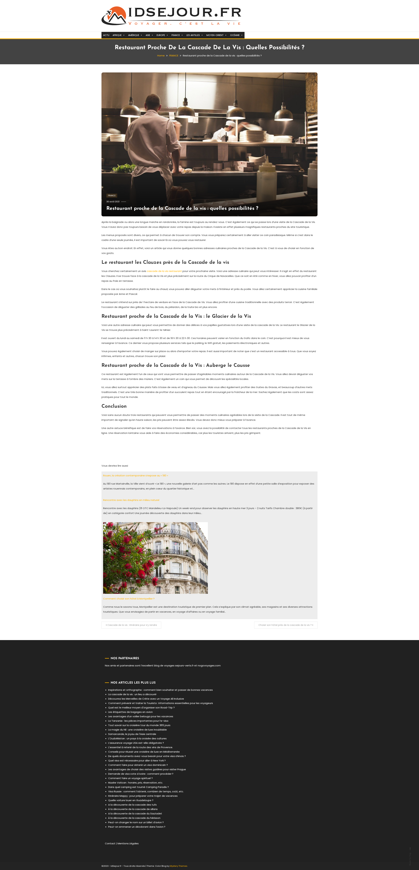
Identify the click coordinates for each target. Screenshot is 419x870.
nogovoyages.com (209, 665)
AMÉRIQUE (133, 35)
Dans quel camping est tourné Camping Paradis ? (138, 787)
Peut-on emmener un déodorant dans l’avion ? (136, 826)
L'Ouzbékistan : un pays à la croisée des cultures (137, 738)
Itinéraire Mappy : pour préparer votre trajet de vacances (143, 796)
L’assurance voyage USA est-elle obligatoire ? (136, 743)
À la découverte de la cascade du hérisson (134, 818)
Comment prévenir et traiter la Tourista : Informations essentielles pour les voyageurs (160, 703)
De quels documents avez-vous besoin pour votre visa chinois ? (147, 756)
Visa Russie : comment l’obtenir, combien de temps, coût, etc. (146, 791)
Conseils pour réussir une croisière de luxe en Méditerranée (144, 751)
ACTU (106, 35)
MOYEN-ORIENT (215, 35)
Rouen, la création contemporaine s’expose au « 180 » (135, 475)
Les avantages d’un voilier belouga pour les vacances (140, 716)
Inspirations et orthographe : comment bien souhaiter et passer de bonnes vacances (160, 690)
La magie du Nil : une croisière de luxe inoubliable (137, 729)
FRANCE (176, 35)
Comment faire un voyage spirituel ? (130, 778)
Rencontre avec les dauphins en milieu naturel (131, 500)
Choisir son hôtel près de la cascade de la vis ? (285, 625)
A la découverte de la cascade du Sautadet (135, 813)
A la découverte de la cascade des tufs (132, 804)
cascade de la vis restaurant (164, 271)
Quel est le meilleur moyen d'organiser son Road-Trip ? (141, 707)
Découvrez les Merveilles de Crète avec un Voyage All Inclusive (146, 698)
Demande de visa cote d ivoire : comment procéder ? (140, 773)
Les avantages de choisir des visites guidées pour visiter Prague (147, 769)
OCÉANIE (235, 35)
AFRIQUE (117, 35)
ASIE (148, 35)
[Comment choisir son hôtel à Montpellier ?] (155, 557)
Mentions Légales (128, 843)
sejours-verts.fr (184, 665)
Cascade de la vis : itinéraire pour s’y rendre (132, 625)
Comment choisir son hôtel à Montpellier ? (129, 598)
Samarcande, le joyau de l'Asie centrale (132, 734)
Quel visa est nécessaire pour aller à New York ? (137, 760)
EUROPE (161, 35)
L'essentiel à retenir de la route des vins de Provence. (140, 747)
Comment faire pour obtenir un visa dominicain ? (138, 765)
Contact (110, 843)
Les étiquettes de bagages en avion (130, 712)
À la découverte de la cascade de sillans (133, 809)
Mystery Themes (178, 866)
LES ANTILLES (193, 35)
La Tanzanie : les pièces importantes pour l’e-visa (138, 720)
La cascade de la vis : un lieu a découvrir (132, 694)
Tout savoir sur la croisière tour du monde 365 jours (139, 725)
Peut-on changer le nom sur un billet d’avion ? (136, 822)
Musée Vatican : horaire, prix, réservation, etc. (135, 782)
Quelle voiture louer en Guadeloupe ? (130, 800)
